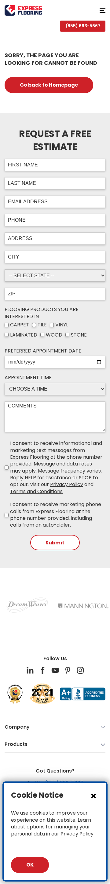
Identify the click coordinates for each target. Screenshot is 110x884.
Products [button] (16, 744)
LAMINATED (23, 335)
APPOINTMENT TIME (28, 377)
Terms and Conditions (36, 491)
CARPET (19, 324)
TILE (42, 324)
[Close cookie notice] (93, 795)
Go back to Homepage (49, 84)
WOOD (54, 335)
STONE (79, 335)
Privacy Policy (66, 484)
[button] (102, 10)
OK (30, 864)
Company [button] (17, 726)
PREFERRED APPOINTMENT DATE (43, 351)
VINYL (61, 324)
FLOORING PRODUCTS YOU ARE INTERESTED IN (42, 313)
